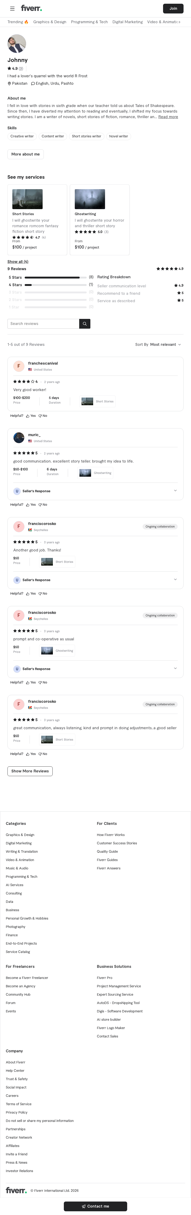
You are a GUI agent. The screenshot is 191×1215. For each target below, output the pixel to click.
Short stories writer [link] (86, 136)
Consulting (14, 893)
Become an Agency (20, 986)
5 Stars (15, 277)
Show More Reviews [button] (30, 771)
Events (11, 1011)
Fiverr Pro (104, 978)
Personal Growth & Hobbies (27, 918)
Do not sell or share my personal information (40, 1121)
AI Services (14, 885)
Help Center (15, 1070)
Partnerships (15, 1129)
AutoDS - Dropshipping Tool (118, 1003)
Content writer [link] (53, 136)
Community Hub (18, 994)
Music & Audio (17, 868)
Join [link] (173, 8)
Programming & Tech (89, 22)
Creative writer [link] (22, 136)
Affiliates (12, 1146)
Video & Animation (20, 860)
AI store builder (109, 1019)
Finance (12, 935)
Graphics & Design (49, 22)
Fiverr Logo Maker (111, 1028)
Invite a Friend (16, 1154)
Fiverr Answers (108, 868)
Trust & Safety (17, 1079)
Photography (15, 927)
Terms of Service (18, 1104)
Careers (12, 1096)
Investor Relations (19, 1171)
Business (12, 910)
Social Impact (16, 1087)
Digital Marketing (128, 22)
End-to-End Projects (21, 943)
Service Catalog (18, 952)
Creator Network (19, 1137)
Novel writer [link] (118, 136)
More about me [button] (25, 154)
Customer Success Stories (117, 843)
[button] (12, 8)
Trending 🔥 (18, 22)
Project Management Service (119, 986)
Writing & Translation (22, 851)
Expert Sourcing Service (115, 994)
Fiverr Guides (107, 860)
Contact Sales (107, 1036)
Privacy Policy (16, 1112)
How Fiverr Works (111, 835)
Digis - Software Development (120, 1011)
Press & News (16, 1162)
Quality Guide (107, 851)
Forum (10, 1003)
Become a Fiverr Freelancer (27, 978)
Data (9, 902)
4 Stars (15, 285)
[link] (95, 1206)
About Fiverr (15, 1062)
